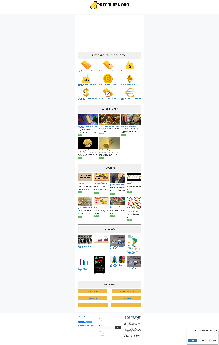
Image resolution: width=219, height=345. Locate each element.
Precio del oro (101, 316)
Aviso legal (126, 341)
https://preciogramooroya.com (132, 316)
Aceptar (192, 340)
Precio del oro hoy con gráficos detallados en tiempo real (107, 71)
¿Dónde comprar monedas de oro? (85, 208)
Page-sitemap (101, 335)
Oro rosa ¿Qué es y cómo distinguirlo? (133, 182)
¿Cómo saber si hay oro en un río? (117, 206)
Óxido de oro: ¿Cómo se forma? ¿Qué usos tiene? (133, 211)
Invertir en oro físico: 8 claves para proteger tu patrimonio (86, 150)
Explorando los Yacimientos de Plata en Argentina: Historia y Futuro (117, 248)
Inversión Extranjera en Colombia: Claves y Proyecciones (132, 252)
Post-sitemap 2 (101, 333)
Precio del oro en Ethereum (128, 84)
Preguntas (100, 320)
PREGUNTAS (115, 12)
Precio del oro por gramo (127, 70)
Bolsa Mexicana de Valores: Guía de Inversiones (100, 274)
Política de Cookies (134, 341)
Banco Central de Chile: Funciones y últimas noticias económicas (85, 246)
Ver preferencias (212, 340)
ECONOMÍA (122, 12)
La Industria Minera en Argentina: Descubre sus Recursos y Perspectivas (133, 269)
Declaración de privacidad (204, 342)
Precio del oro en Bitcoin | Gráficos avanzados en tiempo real (107, 85)
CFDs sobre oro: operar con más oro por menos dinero (87, 127)
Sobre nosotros (81, 316)
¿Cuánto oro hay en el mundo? (99, 206)
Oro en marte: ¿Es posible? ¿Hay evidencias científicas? (101, 182)
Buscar (99, 325)
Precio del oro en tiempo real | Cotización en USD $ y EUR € (85, 71)
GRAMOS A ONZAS (92, 291)
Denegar (202, 340)
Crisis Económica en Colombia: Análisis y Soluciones (83, 269)
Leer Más (80, 134)
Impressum (210, 342)
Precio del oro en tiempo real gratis (108, 98)
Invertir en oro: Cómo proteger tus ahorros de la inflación (107, 150)
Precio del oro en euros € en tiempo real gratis (131, 99)
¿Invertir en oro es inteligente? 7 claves (109, 126)
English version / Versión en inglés (85, 325)
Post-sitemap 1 (101, 331)
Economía (100, 322)
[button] (216, 330)
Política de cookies (196, 342)
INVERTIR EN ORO (107, 12)
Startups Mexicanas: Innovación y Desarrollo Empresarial (116, 265)
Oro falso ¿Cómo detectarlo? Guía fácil (117, 185)
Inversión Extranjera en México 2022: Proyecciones (101, 244)
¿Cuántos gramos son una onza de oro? (84, 182)
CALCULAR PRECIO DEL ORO (127, 291)
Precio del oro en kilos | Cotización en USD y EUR (87, 85)
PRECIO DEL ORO (97, 12)
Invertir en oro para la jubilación (129, 126)
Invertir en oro (101, 318)
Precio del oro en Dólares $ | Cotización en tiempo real (87, 99)
